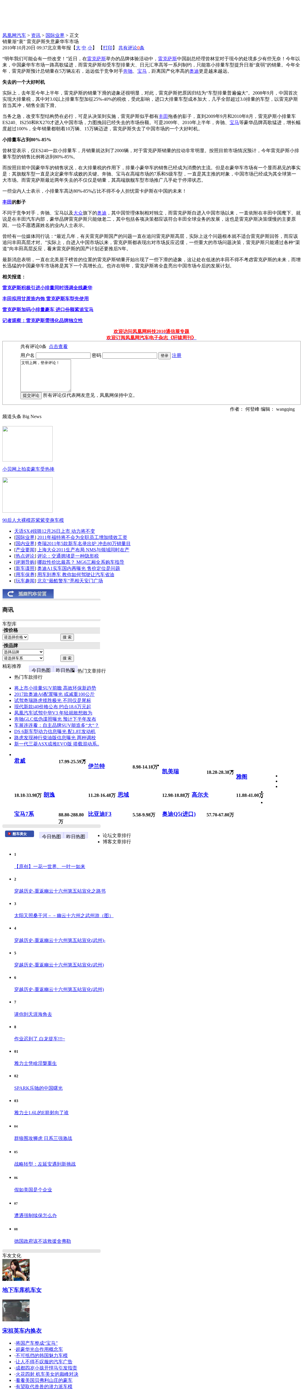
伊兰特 (96, 766)
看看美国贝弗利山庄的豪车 (44, 1380)
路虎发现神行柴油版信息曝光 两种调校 (55, 737)
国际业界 (55, 35)
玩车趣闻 (25, 580)
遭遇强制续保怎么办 (35, 1215)
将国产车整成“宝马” (37, 1343)
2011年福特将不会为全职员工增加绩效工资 (82, 537)
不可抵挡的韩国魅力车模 (42, 1355)
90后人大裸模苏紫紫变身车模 (33, 520)
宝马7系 (24, 814)
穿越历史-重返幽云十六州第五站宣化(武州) (59, 964)
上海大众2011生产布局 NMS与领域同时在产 (83, 549)
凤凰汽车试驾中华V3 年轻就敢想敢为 (53, 712)
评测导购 (25, 562)
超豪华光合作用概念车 (39, 1349)
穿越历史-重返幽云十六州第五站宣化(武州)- (59, 940)
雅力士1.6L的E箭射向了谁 (41, 1112)
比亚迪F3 (100, 814)
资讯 (36, 35)
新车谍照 (25, 568)
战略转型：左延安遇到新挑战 (45, 1164)
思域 (123, 795)
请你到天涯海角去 (33, 1014)
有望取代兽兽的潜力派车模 (44, 1386)
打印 (107, 47)
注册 (176, 355)
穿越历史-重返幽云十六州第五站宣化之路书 (60, 891)
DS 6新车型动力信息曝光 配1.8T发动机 (55, 731)
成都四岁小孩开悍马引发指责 (46, 1367)
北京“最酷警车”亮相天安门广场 (70, 580)
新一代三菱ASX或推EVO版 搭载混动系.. (56, 743)
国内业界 (25, 543)
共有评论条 (131, 47)
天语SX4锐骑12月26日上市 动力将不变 (54, 531)
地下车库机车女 (22, 1290)
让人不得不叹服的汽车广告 (44, 1361)
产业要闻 (25, 549)
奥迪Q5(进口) (179, 814)
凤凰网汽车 (14, 35)
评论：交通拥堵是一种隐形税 (68, 555)
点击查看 (58, 346)
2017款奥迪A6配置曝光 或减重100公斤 (54, 694)
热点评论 (25, 555)
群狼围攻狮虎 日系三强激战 (43, 1138)
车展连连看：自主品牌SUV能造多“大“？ (56, 725)
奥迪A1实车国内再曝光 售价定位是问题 (78, 568)
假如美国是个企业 (33, 1189)
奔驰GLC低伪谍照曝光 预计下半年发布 (55, 719)
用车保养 (25, 574)
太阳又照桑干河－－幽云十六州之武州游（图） (64, 915)
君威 (19, 761)
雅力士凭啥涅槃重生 (35, 1063)
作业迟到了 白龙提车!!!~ (39, 1038)
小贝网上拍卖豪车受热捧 (28, 469)
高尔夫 (200, 795)
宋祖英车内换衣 (22, 1331)
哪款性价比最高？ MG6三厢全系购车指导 (80, 562)
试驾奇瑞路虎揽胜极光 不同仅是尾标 (52, 700)
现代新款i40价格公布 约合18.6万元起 (52, 706)
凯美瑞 (170, 771)
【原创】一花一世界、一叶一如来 (49, 866)
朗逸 (49, 795)
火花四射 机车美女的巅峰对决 (47, 1374)
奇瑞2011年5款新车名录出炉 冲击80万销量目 (84, 543)
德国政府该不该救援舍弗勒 (42, 1241)
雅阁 (241, 777)
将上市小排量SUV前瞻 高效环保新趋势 (55, 688)
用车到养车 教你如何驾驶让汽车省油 (75, 574)
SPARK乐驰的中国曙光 (38, 1088)
